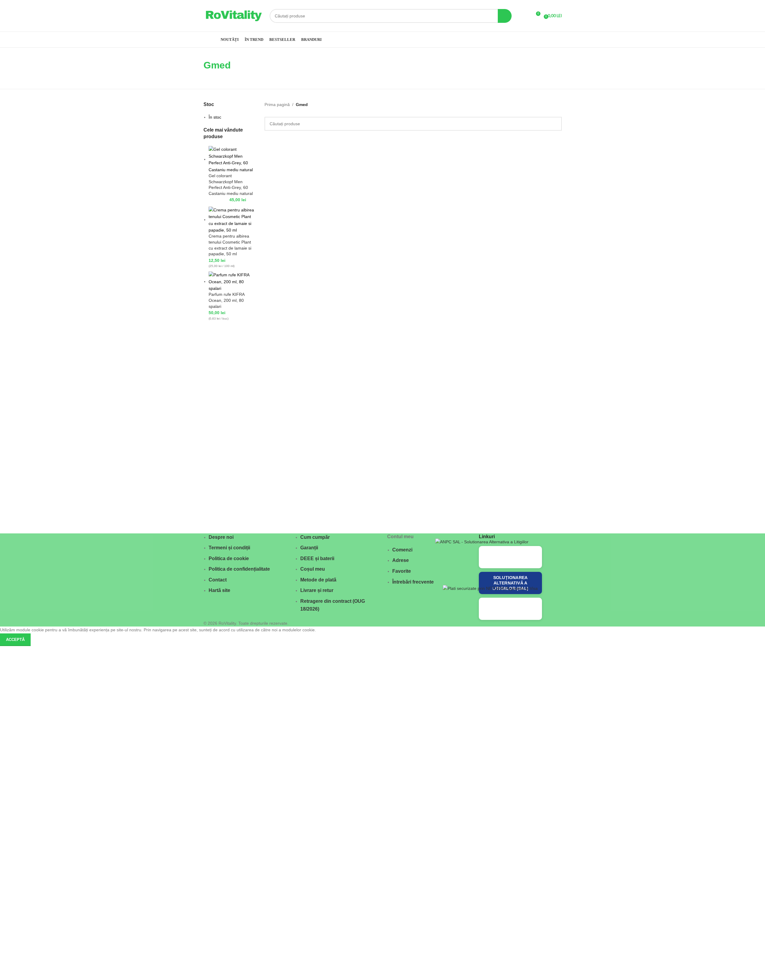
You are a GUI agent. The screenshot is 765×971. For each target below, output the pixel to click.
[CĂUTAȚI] (505, 16)
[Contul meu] (524, 16)
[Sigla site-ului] (233, 15)
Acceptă (15, 639)
